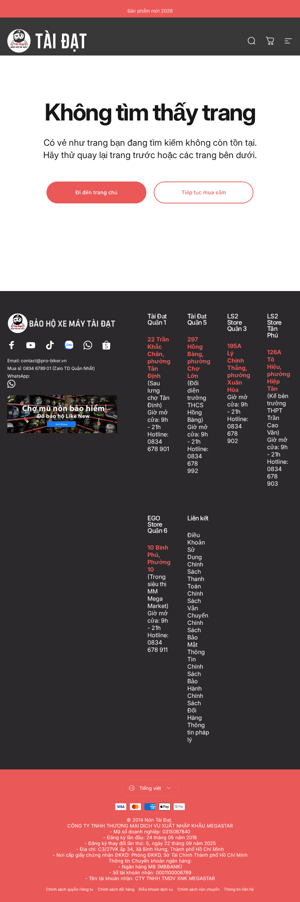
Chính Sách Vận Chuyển (197, 604)
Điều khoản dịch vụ (156, 889)
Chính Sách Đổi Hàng (195, 706)
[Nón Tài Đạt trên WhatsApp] (62, 384)
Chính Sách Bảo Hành (195, 677)
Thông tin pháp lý (198, 732)
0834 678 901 (158, 445)
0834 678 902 (234, 433)
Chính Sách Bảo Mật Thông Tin (196, 641)
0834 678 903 (274, 476)
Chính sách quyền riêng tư (69, 889)
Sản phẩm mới (150, 9)
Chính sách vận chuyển (198, 889)
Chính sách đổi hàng (116, 889)
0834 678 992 (194, 463)
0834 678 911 (157, 646)
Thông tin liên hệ (239, 889)
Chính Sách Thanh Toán (195, 575)
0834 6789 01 (37, 368)
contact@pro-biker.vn (44, 360)
